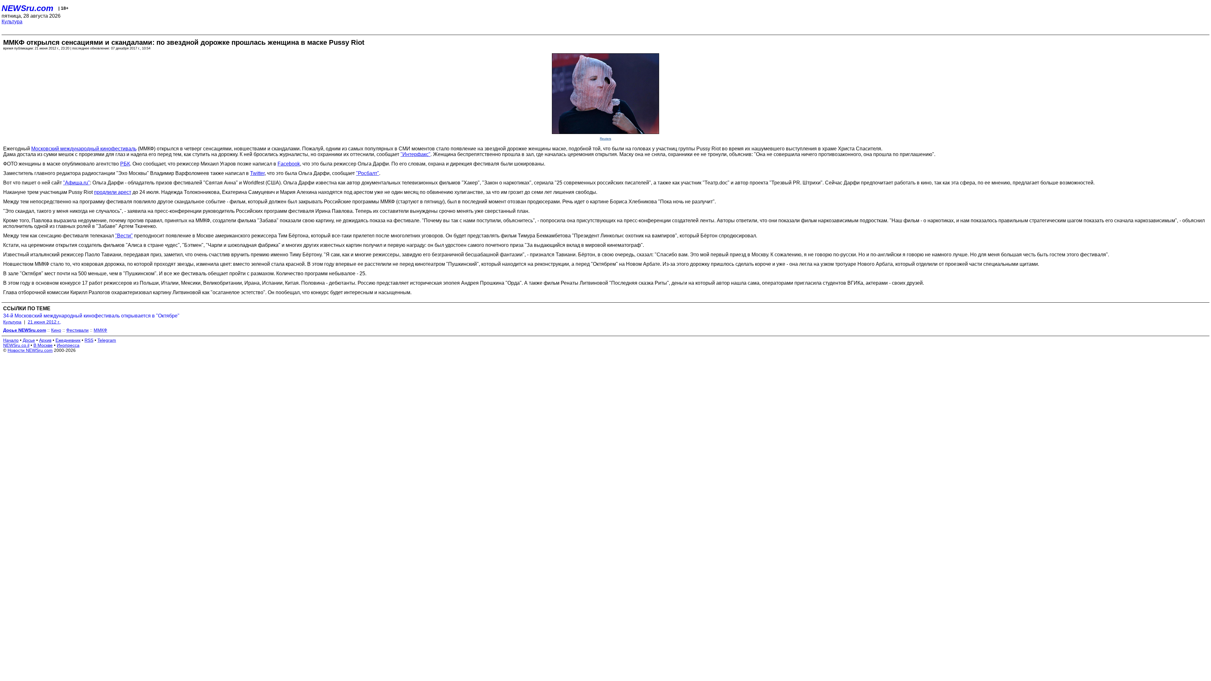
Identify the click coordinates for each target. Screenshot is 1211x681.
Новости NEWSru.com (30, 350)
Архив (45, 340)
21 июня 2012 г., (44, 321)
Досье (29, 340)
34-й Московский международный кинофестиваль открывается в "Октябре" (91, 315)
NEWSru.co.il (16, 345)
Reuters (605, 138)
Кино (56, 330)
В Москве (43, 345)
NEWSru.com (27, 8)
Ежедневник (68, 340)
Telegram (106, 340)
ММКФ (100, 330)
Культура (12, 21)
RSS (89, 340)
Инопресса (68, 345)
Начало (11, 340)
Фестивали (77, 330)
